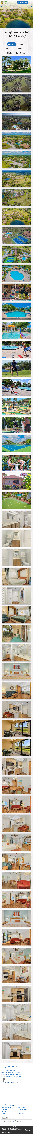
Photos (20, 7)
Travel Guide (21, 1107)
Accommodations (6, 1107)
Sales (3, 1115)
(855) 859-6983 (15, 1073)
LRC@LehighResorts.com (13, 1074)
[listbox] (16, 1118)
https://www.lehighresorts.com (11, 1076)
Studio (9, 53)
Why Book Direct (22, 1109)
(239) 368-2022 (11, 1071)
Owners (3, 1113)
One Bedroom (22, 49)
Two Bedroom (21, 53)
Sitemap (19, 1115)
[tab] (12, 7)
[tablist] (16, 7)
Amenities (12, 7)
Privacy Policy (6, 1132)
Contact (4, 1111)
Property (22, 44)
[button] (1, 7)
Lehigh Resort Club (9, 1066)
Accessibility (21, 1111)
